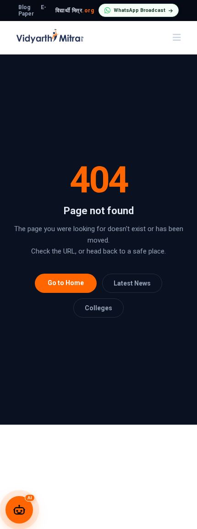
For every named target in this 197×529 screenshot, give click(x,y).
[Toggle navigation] (177, 37)
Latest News (132, 283)
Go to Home (66, 282)
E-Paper (32, 10)
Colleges (98, 308)
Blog (24, 7)
